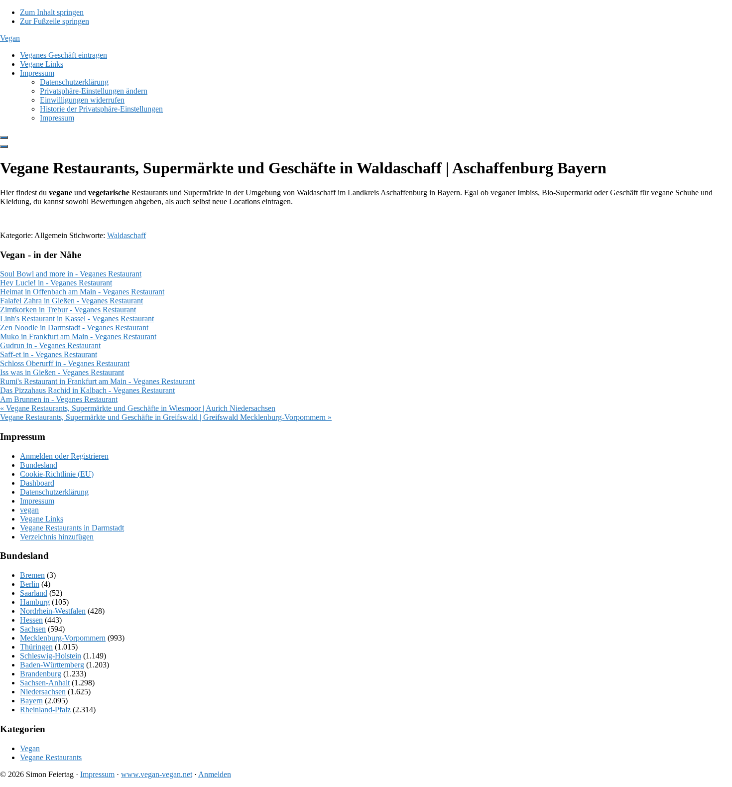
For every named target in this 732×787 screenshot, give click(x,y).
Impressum (37, 501)
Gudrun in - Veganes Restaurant (50, 345)
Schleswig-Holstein (50, 656)
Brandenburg (40, 673)
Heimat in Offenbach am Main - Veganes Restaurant (82, 291)
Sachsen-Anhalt (45, 682)
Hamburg (35, 602)
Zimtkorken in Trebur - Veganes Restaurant (68, 309)
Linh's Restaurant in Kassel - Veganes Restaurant (77, 318)
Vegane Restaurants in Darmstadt (72, 528)
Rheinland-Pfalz (45, 709)
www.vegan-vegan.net (156, 774)
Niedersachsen (43, 691)
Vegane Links (41, 519)
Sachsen (33, 629)
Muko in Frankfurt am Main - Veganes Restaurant (78, 336)
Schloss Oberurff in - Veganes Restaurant (64, 363)
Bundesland (38, 465)
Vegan (10, 38)
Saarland (33, 593)
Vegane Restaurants (51, 757)
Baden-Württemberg (52, 664)
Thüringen (36, 647)
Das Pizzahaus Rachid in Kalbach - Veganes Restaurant (87, 390)
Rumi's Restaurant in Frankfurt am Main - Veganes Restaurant (97, 381)
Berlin (29, 584)
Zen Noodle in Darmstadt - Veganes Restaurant (74, 327)
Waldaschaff (126, 235)
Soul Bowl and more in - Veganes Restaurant (70, 273)
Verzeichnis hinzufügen (57, 536)
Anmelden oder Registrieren (64, 456)
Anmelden (214, 774)
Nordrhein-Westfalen (53, 611)
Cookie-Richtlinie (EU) (57, 474)
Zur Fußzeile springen (54, 21)
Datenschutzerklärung (54, 492)
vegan (29, 510)
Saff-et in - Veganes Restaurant (48, 354)
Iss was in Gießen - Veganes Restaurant (62, 372)
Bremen (32, 575)
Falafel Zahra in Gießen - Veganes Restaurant (71, 300)
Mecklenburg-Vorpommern (63, 638)
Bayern (31, 700)
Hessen (31, 620)
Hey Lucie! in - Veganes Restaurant (56, 282)
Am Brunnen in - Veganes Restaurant (59, 399)
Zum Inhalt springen (52, 12)
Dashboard (37, 483)
